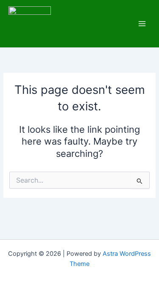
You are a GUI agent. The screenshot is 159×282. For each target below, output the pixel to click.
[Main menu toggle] (142, 23)
